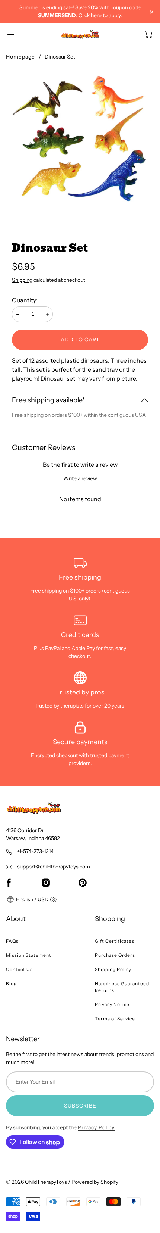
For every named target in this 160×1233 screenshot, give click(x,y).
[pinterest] (82, 882)
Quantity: (25, 300)
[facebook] (8, 882)
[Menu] (10, 34)
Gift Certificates (114, 941)
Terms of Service (115, 1018)
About (16, 919)
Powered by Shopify (94, 1182)
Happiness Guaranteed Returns (122, 987)
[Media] (80, 142)
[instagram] (46, 882)
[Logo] (80, 34)
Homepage (20, 56)
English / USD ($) (36, 899)
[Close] (152, 12)
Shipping (22, 280)
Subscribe (80, 1105)
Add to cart (80, 339)
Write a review (80, 478)
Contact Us (19, 969)
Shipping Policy (113, 969)
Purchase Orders (115, 955)
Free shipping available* (48, 400)
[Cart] (148, 34)
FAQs (12, 941)
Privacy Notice (112, 1004)
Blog (11, 983)
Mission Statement (28, 955)
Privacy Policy (96, 1127)
